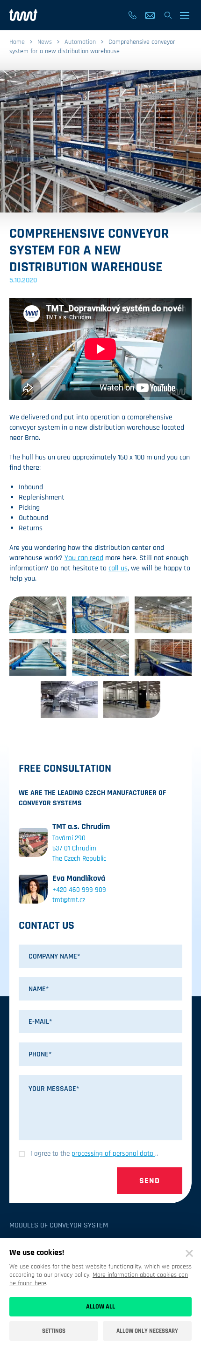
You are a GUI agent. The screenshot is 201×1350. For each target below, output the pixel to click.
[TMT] (23, 15)
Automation (80, 42)
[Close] (189, 1253)
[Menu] (185, 15)
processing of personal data (113, 1153)
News (44, 42)
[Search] (168, 15)
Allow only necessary (147, 1331)
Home (17, 42)
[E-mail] (150, 15)
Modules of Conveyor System (58, 1225)
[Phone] (132, 15)
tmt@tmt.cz (68, 900)
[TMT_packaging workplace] (69, 699)
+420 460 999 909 (79, 889)
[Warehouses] (37, 614)
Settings (53, 1331)
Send (149, 1180)
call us (118, 568)
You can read (84, 558)
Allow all (100, 1306)
